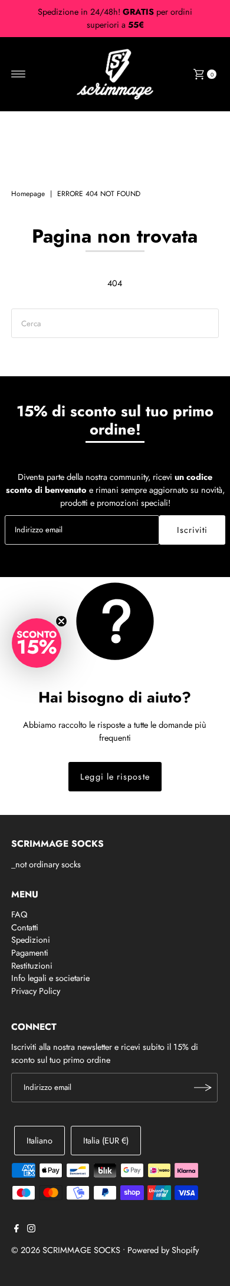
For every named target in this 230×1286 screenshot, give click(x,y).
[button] (36, 643)
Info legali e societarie (50, 978)
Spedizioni (30, 940)
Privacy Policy (35, 991)
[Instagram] (31, 1229)
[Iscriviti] (203, 1087)
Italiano (39, 1140)
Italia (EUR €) (106, 1140)
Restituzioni (31, 966)
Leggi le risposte (114, 777)
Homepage (28, 193)
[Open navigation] (18, 74)
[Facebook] (16, 1229)
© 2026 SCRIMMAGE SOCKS (65, 1250)
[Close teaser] (61, 621)
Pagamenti (29, 953)
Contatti (24, 927)
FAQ (19, 914)
